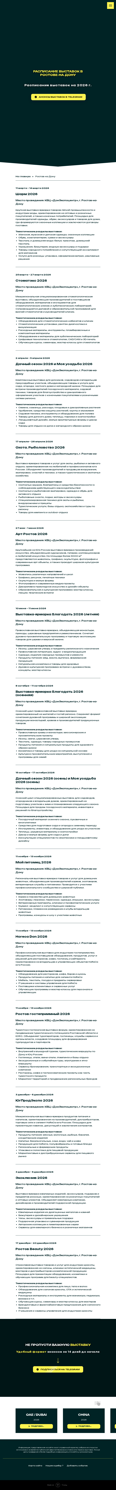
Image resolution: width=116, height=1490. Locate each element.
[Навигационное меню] (110, 5)
